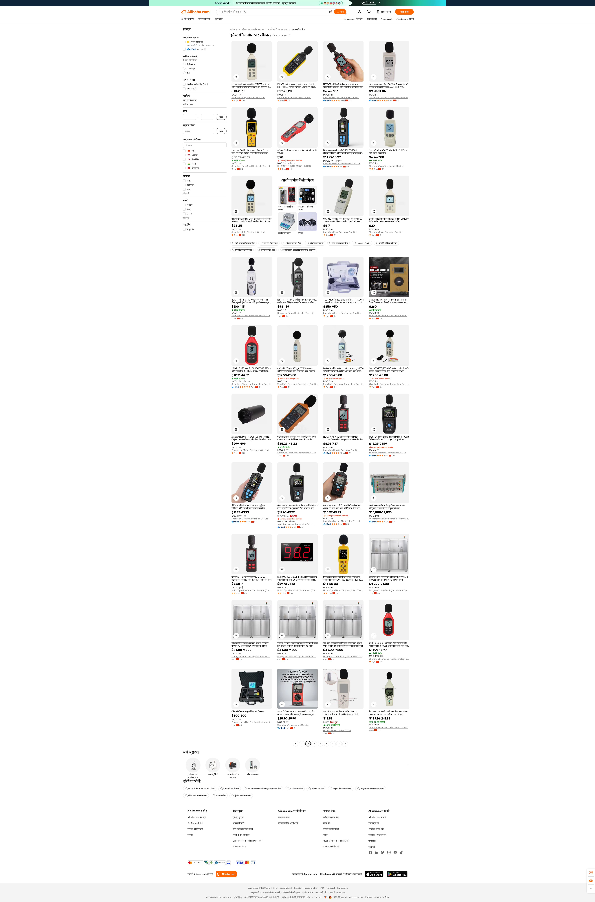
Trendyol (330, 888)
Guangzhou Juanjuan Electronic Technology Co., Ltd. (389, 97)
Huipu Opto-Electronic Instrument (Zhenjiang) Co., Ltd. (251, 590)
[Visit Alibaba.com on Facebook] (370, 852)
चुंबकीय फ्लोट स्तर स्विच (243, 795)
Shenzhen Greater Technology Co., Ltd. (342, 313)
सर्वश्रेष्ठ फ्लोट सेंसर (316, 243)
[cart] (369, 12)
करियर (190, 835)
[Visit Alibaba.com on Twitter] (383, 852)
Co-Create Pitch (195, 823)
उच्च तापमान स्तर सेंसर (340, 243)
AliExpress (253, 888)
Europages (342, 888)
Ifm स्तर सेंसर (221, 795)
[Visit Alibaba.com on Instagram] (389, 852)
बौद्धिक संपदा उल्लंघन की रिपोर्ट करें (336, 841)
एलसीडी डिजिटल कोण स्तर (388, 243)
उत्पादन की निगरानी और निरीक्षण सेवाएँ (247, 841)
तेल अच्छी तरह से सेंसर (231, 789)
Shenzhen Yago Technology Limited (386, 166)
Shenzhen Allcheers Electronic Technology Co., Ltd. (389, 315)
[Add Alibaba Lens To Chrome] (226, 874)
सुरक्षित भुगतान (238, 817)
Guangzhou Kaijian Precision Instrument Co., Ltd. (251, 722)
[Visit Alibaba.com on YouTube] (395, 852)
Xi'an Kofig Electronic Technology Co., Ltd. (297, 384)
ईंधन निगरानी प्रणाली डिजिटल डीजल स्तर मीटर (299, 250)
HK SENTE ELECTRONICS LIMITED (294, 166)
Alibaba (233, 29)
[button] (331, 12)
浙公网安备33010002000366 (348, 897)
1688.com (265, 888)
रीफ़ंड (325, 835)
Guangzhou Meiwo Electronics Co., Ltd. (250, 450)
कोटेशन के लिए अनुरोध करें (288, 823)
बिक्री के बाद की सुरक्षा (241, 835)
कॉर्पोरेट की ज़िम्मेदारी (195, 829)
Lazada (297, 888)
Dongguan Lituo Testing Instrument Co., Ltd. (389, 590)
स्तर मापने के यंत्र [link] (298, 29)
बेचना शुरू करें (373, 823)
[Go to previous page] (295, 743)
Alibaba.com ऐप (327, 874)
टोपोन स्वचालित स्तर (268, 250)
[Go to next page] (345, 743)
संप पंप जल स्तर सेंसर (293, 243)
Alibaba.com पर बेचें (377, 817)
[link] (591, 873)
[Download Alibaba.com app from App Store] (374, 874)
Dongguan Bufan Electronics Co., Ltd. (295, 313)
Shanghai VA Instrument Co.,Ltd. (293, 725)
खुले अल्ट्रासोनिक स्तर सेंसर (245, 243)
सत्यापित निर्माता (284, 817)
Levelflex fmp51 (363, 243)
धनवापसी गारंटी (238, 823)
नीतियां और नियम (239, 846)
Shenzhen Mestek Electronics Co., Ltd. (341, 163)
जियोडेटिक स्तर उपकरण (243, 250)
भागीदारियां (372, 841)
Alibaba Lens (200, 874)
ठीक (221, 117)
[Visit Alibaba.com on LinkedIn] (376, 852)
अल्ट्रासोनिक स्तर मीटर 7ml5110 (372, 789)
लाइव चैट (326, 823)
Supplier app (310, 874)
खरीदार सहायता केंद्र (331, 817)
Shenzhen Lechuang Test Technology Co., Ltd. (389, 659)
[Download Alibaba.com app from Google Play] (397, 874)
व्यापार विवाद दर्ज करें (331, 829)
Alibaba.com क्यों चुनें (196, 817)
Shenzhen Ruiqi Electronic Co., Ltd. (248, 97)
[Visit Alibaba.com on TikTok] (401, 852)
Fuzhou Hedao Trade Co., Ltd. (337, 730)
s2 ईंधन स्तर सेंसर (296, 789)
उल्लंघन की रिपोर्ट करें (331, 846)
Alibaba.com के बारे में (197, 810)
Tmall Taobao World (282, 888)
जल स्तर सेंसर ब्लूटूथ (271, 243)
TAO (322, 888)
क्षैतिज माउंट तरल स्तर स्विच (197, 795)
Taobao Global (310, 888)
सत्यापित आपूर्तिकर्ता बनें (377, 835)
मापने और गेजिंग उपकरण (277, 29)
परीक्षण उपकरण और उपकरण (253, 29)
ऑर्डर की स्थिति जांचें (376, 829)
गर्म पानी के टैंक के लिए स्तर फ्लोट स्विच (201, 789)
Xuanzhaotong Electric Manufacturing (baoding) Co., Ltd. (389, 518)
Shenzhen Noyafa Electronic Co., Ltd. (341, 97)
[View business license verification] (325, 897)
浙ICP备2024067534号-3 (376, 897)
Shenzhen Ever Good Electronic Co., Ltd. (250, 166)
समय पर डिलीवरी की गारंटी (243, 829)
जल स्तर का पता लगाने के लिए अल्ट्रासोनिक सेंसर (264, 789)
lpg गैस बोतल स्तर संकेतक (342, 789)
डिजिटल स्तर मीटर (318, 789)
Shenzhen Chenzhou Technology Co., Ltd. (251, 384)
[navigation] (205, 387)
